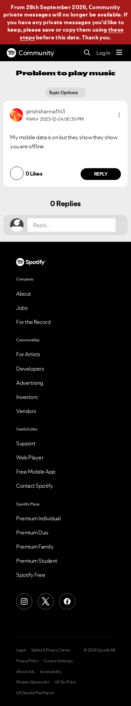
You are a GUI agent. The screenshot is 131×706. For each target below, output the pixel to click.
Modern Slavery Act (32, 682)
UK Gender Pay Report (35, 693)
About (23, 293)
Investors (27, 397)
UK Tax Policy (65, 682)
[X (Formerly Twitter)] (46, 601)
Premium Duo (32, 532)
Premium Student (36, 560)
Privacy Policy (27, 661)
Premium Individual (38, 518)
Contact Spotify (34, 485)
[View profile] (16, 114)
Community (36, 53)
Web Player (29, 457)
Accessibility (50, 671)
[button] (119, 115)
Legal (21, 650)
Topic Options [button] (63, 92)
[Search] (87, 53)
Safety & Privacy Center (51, 650)
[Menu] (119, 53)
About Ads (25, 671)
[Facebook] (67, 601)
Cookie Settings (58, 661)
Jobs (22, 307)
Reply (101, 174)
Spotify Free (30, 575)
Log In (103, 53)
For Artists (28, 354)
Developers (30, 368)
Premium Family (34, 546)
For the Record (33, 322)
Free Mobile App (35, 471)
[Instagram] (24, 601)
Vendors (26, 411)
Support (26, 443)
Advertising (29, 382)
